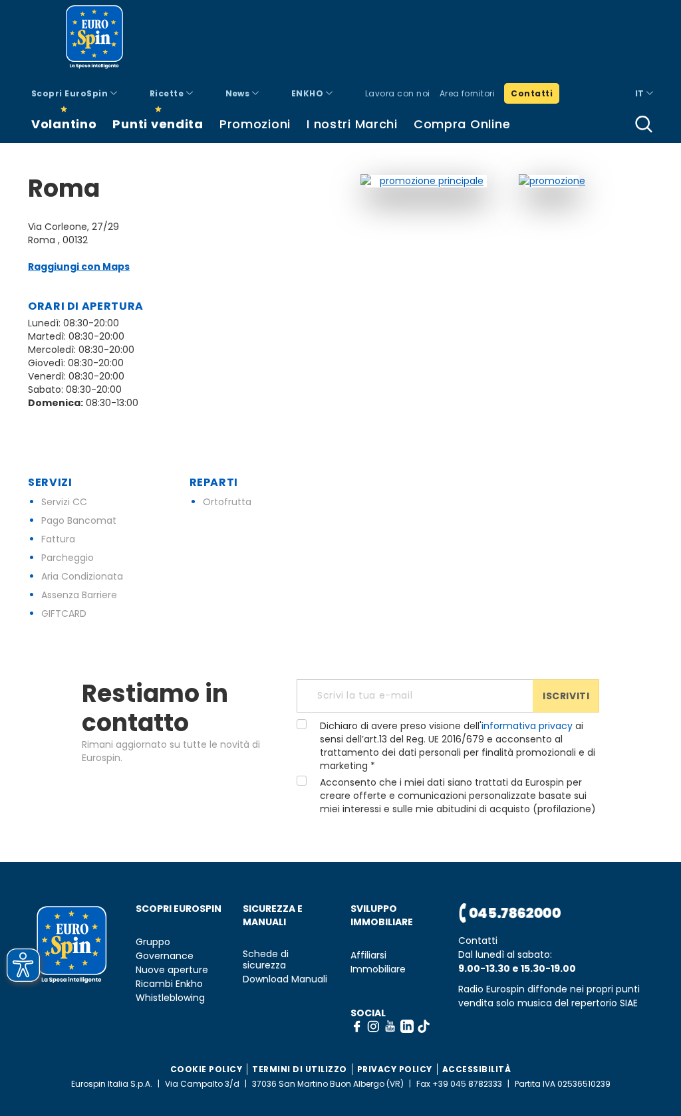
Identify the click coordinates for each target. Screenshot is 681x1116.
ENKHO (308, 93)
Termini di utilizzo (299, 1069)
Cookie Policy (206, 1069)
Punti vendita (157, 124)
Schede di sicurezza (266, 960)
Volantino (63, 124)
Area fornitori (467, 93)
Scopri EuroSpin (70, 93)
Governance (165, 956)
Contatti (532, 93)
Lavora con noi (397, 93)
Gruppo (153, 942)
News (238, 93)
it (640, 93)
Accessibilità (476, 1069)
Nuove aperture (172, 970)
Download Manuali (285, 979)
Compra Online (462, 124)
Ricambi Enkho (169, 984)
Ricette (168, 93)
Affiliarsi (368, 955)
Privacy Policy (394, 1069)
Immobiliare (378, 969)
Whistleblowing (170, 998)
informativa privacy (527, 725)
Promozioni (255, 124)
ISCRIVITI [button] (566, 696)
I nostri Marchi (352, 124)
